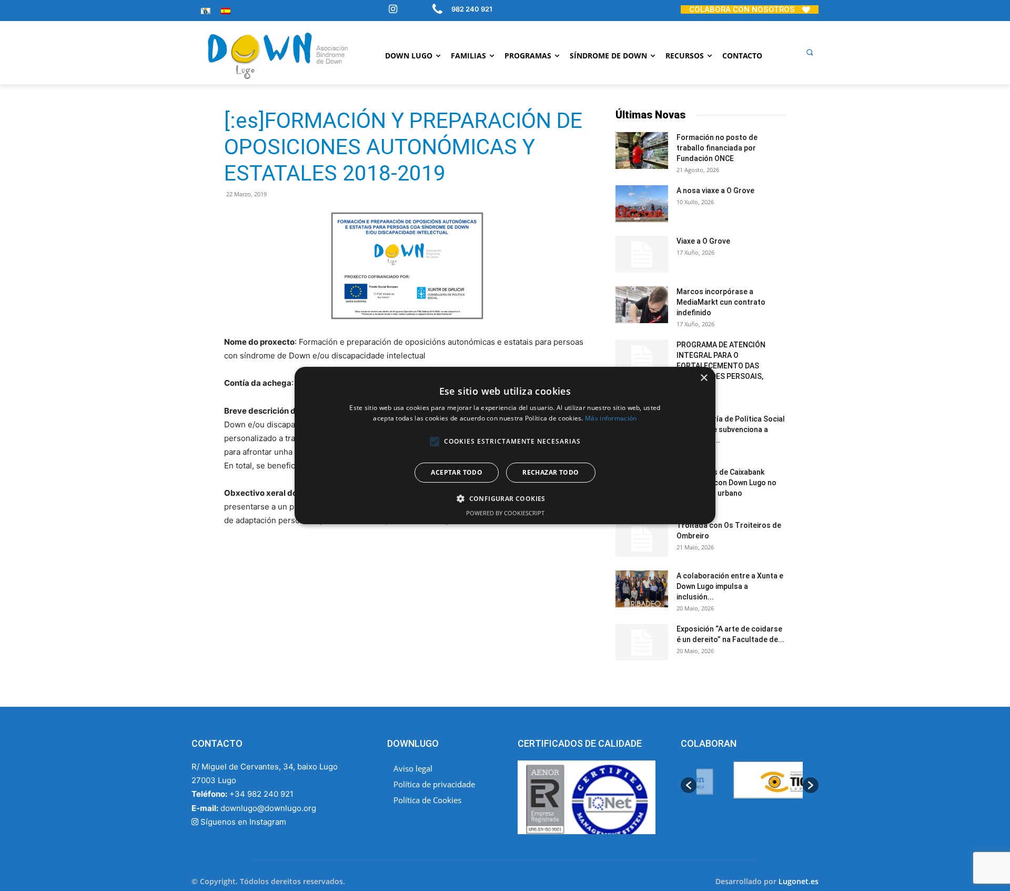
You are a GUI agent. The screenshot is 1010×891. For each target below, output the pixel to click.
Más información (611, 418)
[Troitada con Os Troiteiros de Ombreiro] (641, 538)
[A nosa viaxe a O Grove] (641, 203)
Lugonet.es (799, 881)
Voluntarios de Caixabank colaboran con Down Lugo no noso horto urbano (726, 482)
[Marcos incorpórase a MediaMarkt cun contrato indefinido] (641, 304)
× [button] (704, 378)
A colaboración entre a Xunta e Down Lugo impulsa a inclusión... (729, 586)
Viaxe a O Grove (703, 241)
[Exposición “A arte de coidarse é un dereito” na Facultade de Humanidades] (641, 642)
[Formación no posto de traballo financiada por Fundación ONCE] (641, 150)
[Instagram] (393, 10)
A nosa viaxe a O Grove (715, 190)
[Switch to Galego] (206, 10)
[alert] (505, 446)
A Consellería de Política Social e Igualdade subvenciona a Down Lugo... (730, 429)
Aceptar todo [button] (456, 472)
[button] (809, 52)
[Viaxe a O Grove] (641, 254)
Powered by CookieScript (505, 513)
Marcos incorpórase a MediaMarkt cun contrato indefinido (720, 302)
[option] (749, 785)
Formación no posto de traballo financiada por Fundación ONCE (717, 148)
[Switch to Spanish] (226, 10)
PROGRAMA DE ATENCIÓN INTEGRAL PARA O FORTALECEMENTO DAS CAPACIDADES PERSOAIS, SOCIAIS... (720, 366)
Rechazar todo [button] (550, 472)
